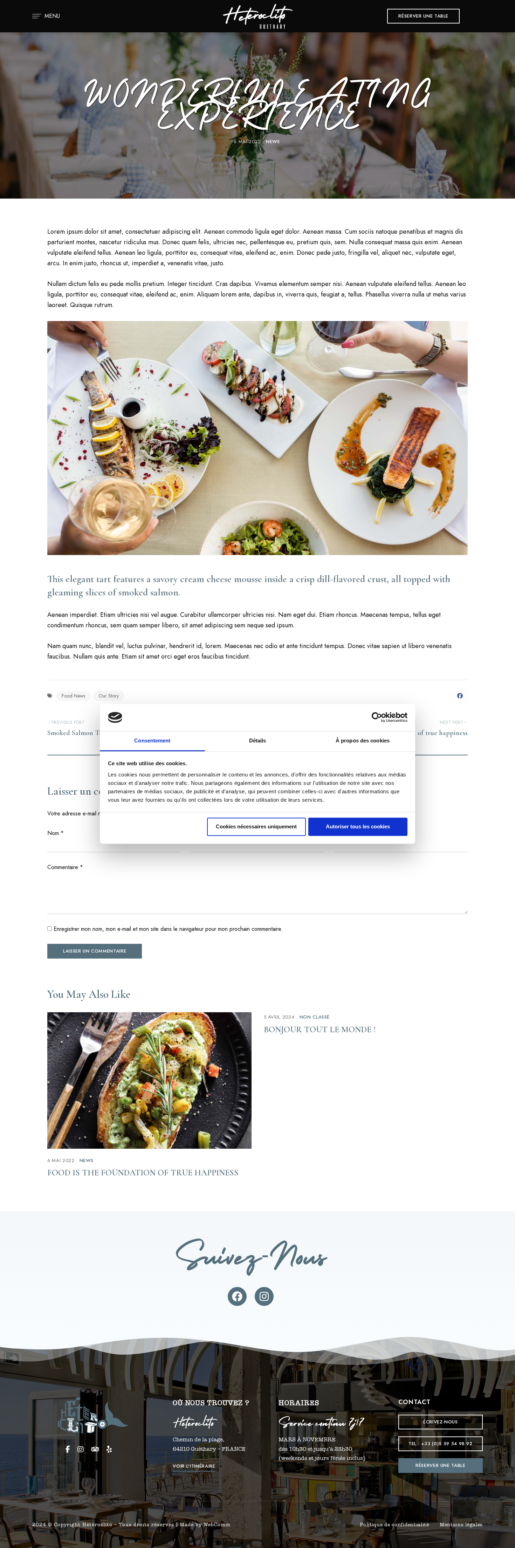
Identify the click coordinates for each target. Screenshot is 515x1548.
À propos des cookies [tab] (363, 740)
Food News (73, 695)
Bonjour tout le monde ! (320, 1030)
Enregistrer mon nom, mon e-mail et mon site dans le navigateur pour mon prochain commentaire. (168, 929)
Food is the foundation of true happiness (143, 1173)
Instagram (80, 1449)
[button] (423, 16)
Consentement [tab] (152, 740)
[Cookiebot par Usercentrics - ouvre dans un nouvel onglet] (376, 717)
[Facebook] (460, 696)
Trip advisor (95, 1449)
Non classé (315, 1017)
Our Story (108, 695)
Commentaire (65, 867)
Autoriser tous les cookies (358, 827)
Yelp (109, 1449)
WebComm (217, 1525)
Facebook (68, 1449)
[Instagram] (264, 1296)
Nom (55, 833)
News (273, 141)
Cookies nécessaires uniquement (256, 827)
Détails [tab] (257, 740)
